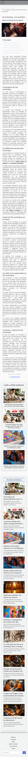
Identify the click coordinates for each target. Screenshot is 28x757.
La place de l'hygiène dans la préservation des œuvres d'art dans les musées (13, 695)
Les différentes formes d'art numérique (11, 45)
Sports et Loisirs (13, 744)
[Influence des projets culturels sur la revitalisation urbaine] (14, 437)
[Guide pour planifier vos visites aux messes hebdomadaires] (14, 587)
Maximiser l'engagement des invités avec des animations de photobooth (13, 622)
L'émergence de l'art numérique (10, 42)
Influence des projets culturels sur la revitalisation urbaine (14, 447)
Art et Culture (10, 8)
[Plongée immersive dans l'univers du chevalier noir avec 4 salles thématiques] (14, 660)
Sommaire (7, 40)
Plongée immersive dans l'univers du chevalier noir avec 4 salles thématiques (13, 671)
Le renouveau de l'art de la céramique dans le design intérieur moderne (13, 646)
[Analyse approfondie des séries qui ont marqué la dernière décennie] (14, 457)
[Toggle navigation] (2, 2)
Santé (13, 741)
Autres (13, 748)
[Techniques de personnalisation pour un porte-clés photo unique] (14, 396)
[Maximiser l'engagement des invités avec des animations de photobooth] (14, 611)
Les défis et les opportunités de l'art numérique (13, 50)
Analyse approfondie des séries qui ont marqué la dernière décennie (14, 467)
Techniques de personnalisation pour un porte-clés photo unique (14, 405)
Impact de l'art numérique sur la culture (11, 47)
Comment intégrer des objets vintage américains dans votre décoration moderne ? (14, 426)
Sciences (13, 737)
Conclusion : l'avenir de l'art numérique (11, 52)
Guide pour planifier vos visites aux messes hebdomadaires (12, 597)
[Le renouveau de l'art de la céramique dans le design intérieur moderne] (14, 636)
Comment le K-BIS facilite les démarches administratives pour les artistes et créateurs (12, 721)
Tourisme (13, 739)
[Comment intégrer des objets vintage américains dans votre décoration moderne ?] (14, 416)
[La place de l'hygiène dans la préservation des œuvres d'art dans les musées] (14, 685)
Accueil (3, 8)
